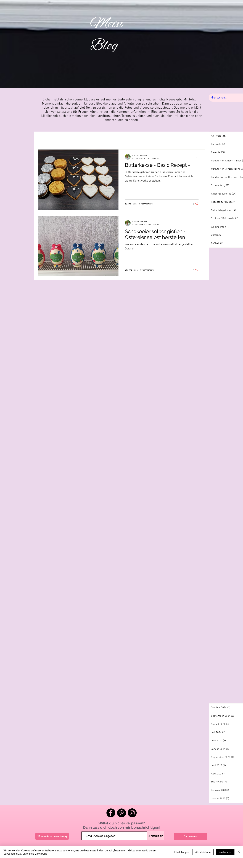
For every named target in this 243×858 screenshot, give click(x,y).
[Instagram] (132, 812)
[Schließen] (239, 852)
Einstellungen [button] (181, 852)
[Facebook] (110, 812)
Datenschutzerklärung (34, 853)
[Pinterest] (121, 812)
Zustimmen (225, 852)
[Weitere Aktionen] (198, 157)
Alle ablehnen (203, 852)
